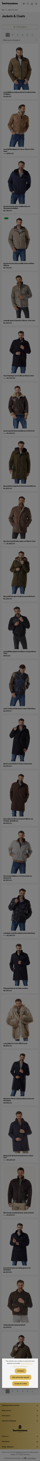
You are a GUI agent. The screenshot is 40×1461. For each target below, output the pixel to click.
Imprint (25, 1366)
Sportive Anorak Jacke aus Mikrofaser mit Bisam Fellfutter (18, 264)
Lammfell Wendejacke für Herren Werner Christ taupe (18, 150)
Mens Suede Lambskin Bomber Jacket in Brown (18, 1213)
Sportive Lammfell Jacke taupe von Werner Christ (19, 541)
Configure (20, 1371)
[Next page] (32, 35)
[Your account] (32, 4)
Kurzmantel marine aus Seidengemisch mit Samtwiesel (17, 1269)
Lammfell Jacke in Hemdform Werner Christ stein (19, 320)
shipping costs (20, 1452)
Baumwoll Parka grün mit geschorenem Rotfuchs (19, 596)
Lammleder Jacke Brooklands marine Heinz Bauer (19, 933)
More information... (27, 1363)
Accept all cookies (21, 1383)
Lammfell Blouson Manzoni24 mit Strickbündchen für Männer (19, 93)
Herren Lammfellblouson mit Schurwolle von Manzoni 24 (17, 877)
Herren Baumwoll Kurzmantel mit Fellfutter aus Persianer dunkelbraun (18, 820)
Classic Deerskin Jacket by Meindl (14, 1325)
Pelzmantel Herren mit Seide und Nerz (15, 988)
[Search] (28, 4)
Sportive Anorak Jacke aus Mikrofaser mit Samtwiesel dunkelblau (16, 207)
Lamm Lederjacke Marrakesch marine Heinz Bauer (19, 708)
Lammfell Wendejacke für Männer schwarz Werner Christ (19, 652)
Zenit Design (32, 1458)
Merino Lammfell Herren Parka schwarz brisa (17, 764)
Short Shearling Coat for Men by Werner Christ (18, 376)
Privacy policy (17, 1366)
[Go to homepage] (10, 4)
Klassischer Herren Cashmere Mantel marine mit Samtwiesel (18, 1100)
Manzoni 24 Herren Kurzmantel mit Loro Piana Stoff (18, 1157)
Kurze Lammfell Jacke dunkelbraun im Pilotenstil (18, 431)
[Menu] (24, 4)
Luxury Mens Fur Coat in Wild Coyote (15, 1043)
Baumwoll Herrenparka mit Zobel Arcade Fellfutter (19, 486)
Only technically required (20, 1377)
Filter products (21, 27)
